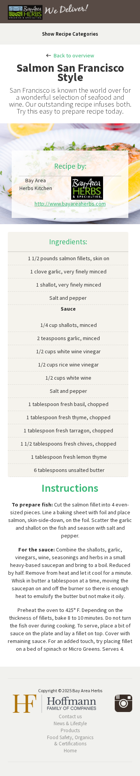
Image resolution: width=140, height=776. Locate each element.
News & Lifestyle (70, 724)
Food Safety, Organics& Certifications (70, 741)
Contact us (70, 717)
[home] (44, 13)
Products (70, 731)
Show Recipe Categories (70, 34)
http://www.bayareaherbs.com (70, 203)
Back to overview (74, 55)
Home (70, 751)
